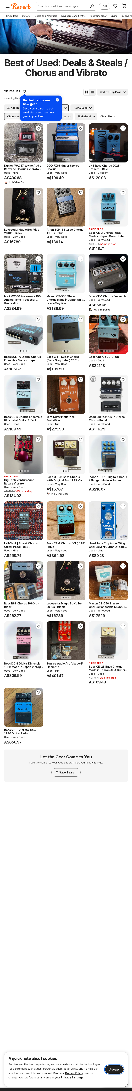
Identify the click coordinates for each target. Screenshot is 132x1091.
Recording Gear (98, 15)
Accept (114, 1069)
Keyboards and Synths (73, 15)
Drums (114, 15)
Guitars (26, 15)
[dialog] (66, 1069)
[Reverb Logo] (21, 6)
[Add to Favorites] (24, 91)
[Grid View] (86, 92)
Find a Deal (12, 15)
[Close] (57, 99)
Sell (104, 6)
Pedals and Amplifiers (45, 15)
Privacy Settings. (72, 1077)
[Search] (92, 6)
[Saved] (115, 5)
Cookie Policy (74, 1073)
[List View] (92, 92)
